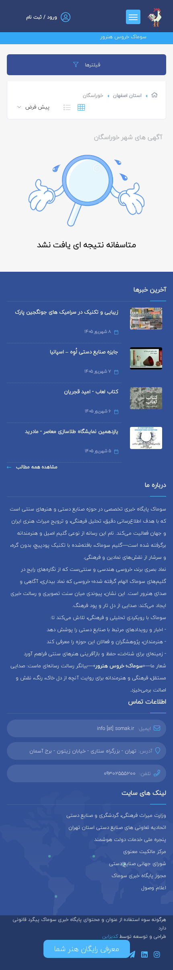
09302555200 (120, 773)
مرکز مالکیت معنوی (144, 851)
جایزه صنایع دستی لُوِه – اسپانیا (84, 351)
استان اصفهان (127, 95)
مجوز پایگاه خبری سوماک (138, 875)
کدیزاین (110, 936)
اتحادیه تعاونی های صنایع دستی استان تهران (117, 827)
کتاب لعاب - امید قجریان (91, 391)
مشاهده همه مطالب (36, 467)
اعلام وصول (153, 887)
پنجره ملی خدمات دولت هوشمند (130, 839)
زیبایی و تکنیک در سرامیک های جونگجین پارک (66, 312)
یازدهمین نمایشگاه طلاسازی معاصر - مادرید (71, 431)
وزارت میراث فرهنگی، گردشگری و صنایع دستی (116, 815)
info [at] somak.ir (115, 728)
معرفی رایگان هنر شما (86, 949)
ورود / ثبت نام (41, 17)
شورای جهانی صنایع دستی (137, 863)
